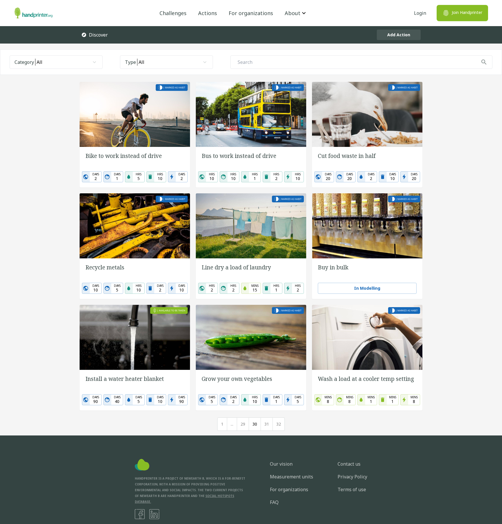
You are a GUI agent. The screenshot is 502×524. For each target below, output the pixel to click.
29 (243, 424)
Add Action (398, 34)
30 (254, 424)
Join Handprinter (467, 12)
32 (278, 424)
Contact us (349, 464)
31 (266, 424)
